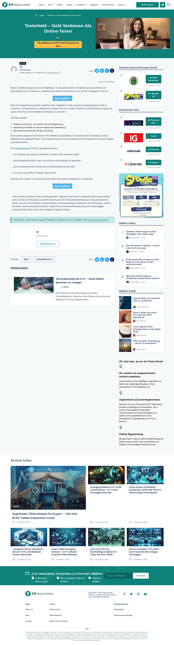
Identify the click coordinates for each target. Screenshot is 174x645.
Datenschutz (54, 609)
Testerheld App (22, 148)
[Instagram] (138, 593)
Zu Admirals (153, 149)
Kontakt (28, 621)
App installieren (62, 98)
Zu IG (153, 136)
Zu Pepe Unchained (153, 79)
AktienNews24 (55, 615)
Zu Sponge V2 (153, 94)
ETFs (50, 5)
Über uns (29, 609)
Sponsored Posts (44, 259)
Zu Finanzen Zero (153, 121)
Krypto (69, 5)
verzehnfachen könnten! (98, 220)
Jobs (27, 615)
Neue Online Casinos (58, 621)
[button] (168, 5)
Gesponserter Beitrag (123, 615)
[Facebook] (124, 593)
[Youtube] (145, 593)
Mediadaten (119, 609)
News (41, 5)
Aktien (59, 5)
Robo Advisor (108, 5)
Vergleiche (81, 5)
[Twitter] (131, 593)
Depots (121, 5)
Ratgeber (94, 5)
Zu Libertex (153, 162)
